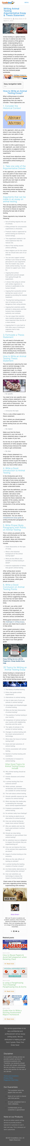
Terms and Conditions (11, 1076)
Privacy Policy (8, 1078)
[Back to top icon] (26, 1142)
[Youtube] (16, 931)
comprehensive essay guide (12, 518)
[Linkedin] (18, 931)
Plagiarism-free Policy (11, 1080)
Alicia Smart (19, 18)
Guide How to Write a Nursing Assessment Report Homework (12, 1012)
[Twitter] (11, 931)
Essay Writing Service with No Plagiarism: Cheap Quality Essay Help (14, 661)
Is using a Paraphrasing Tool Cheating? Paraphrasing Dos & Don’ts (14, 985)
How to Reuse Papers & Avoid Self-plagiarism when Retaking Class (15, 957)
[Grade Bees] (8, 2)
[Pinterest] (14, 931)
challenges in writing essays (15, 622)
